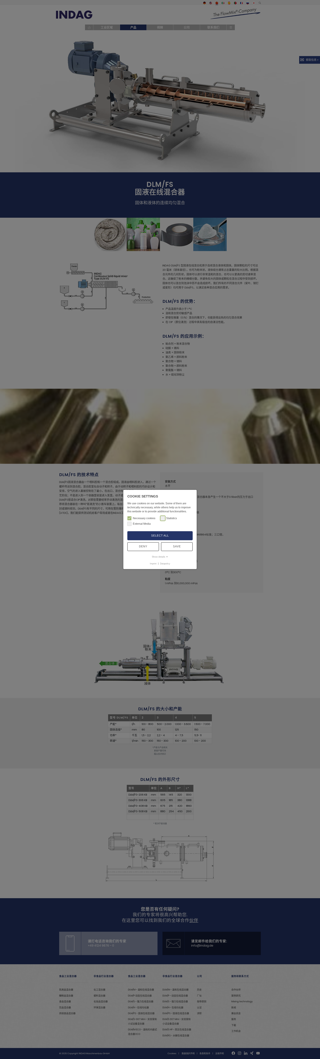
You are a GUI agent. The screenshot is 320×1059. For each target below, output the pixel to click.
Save (177, 546)
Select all (160, 535)
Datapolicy (165, 563)
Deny (143, 546)
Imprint (153, 563)
